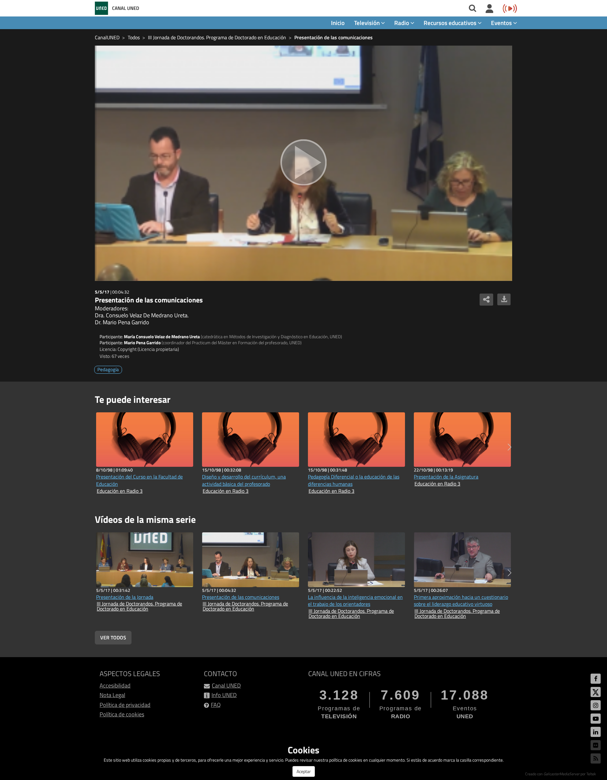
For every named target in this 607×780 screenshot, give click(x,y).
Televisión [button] (367, 22)
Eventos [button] (502, 22)
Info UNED (224, 695)
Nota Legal (112, 695)
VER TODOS (113, 637)
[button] (509, 447)
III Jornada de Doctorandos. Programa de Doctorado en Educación (217, 37)
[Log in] (489, 9)
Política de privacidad (125, 705)
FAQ (216, 705)
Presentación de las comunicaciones (333, 37)
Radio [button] (402, 22)
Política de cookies (122, 714)
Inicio (338, 22)
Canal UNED (226, 685)
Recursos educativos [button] (451, 22)
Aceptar (304, 771)
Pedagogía (108, 369)
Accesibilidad (115, 685)
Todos (134, 37)
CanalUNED (107, 37)
